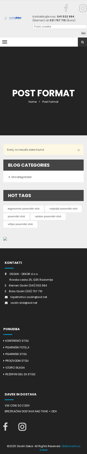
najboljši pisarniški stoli (63, 208)
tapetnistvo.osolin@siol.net (28, 297)
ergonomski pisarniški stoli (23, 208)
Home (33, 102)
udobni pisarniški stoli (48, 216)
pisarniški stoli (16, 216)
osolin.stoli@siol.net (23, 303)
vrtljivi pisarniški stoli (20, 224)
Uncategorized (21, 177)
